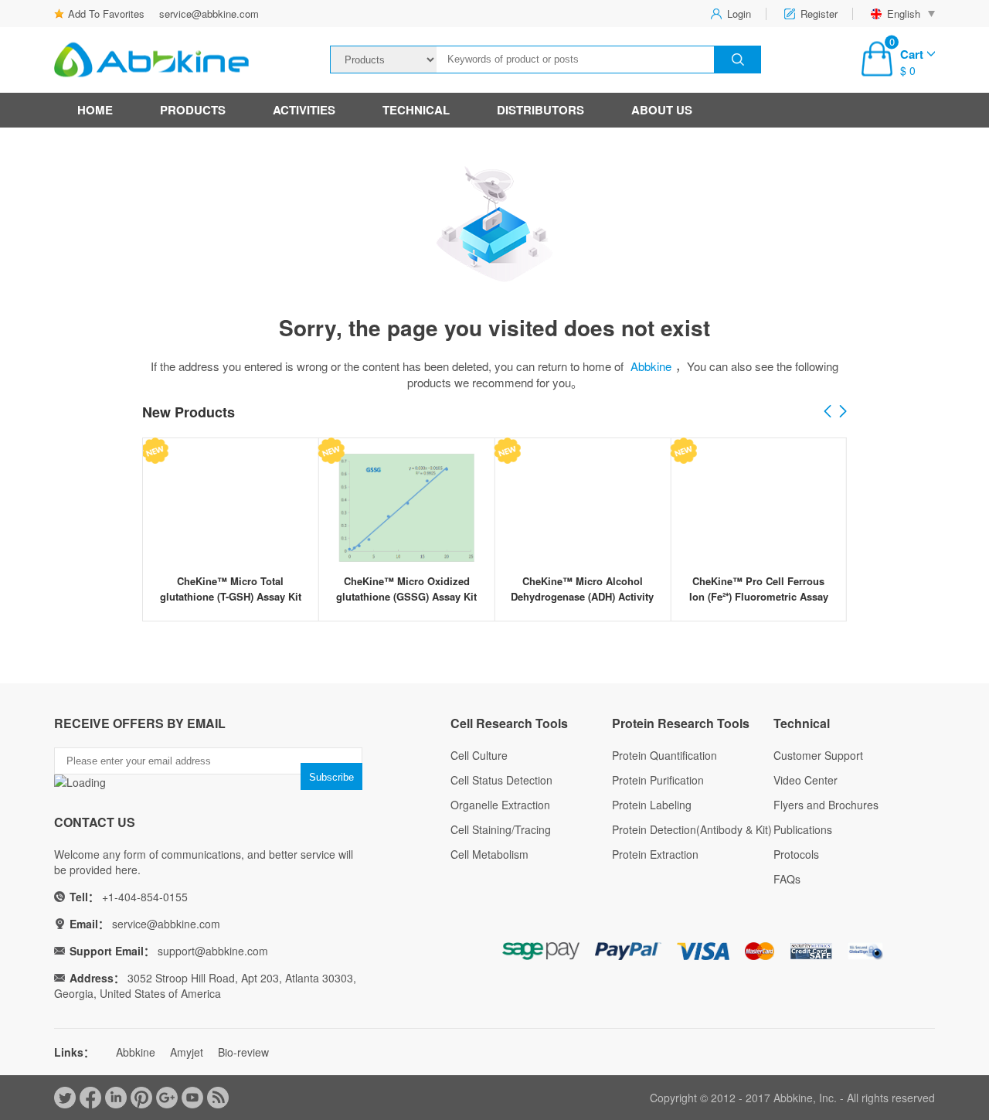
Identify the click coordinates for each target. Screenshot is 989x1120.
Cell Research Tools (509, 723)
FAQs (786, 879)
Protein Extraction (655, 854)
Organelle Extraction (500, 804)
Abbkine (650, 366)
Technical (416, 109)
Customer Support (818, 755)
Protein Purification (658, 780)
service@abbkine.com (209, 13)
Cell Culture (479, 755)
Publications (802, 829)
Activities (304, 109)
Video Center (805, 780)
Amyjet (186, 1052)
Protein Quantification (664, 755)
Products (193, 109)
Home (95, 109)
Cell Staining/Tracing (500, 829)
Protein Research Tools (680, 723)
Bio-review (243, 1052)
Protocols (796, 854)
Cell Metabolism (489, 854)
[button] (843, 412)
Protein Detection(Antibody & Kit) (692, 829)
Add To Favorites (106, 13)
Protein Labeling (652, 804)
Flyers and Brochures (826, 804)
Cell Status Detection (501, 780)
